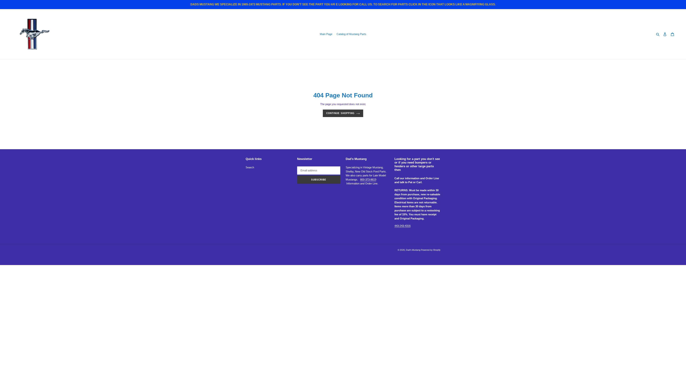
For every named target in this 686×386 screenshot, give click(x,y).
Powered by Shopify (430, 250)
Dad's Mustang (413, 250)
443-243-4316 (402, 225)
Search (250, 167)
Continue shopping (340, 113)
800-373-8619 (368, 179)
